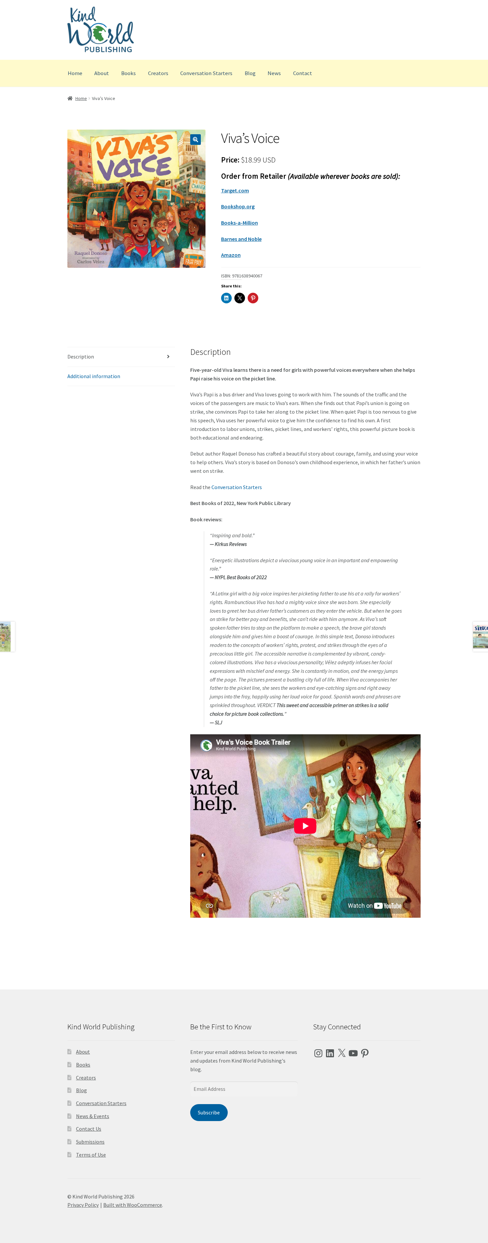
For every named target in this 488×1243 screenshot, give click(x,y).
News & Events (92, 1116)
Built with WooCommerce (132, 1204)
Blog (250, 73)
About (101, 73)
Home (75, 73)
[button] (195, 139)
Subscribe (209, 1112)
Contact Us (88, 1128)
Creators (158, 73)
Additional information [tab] (93, 376)
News (274, 73)
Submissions (90, 1141)
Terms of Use (91, 1154)
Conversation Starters (206, 73)
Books (128, 73)
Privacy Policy (83, 1204)
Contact (302, 73)
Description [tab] (80, 356)
